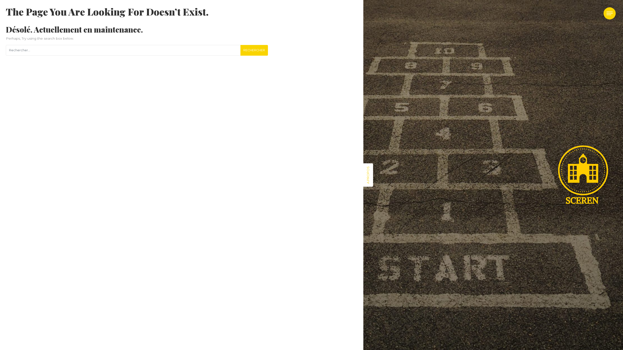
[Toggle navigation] (610, 13)
